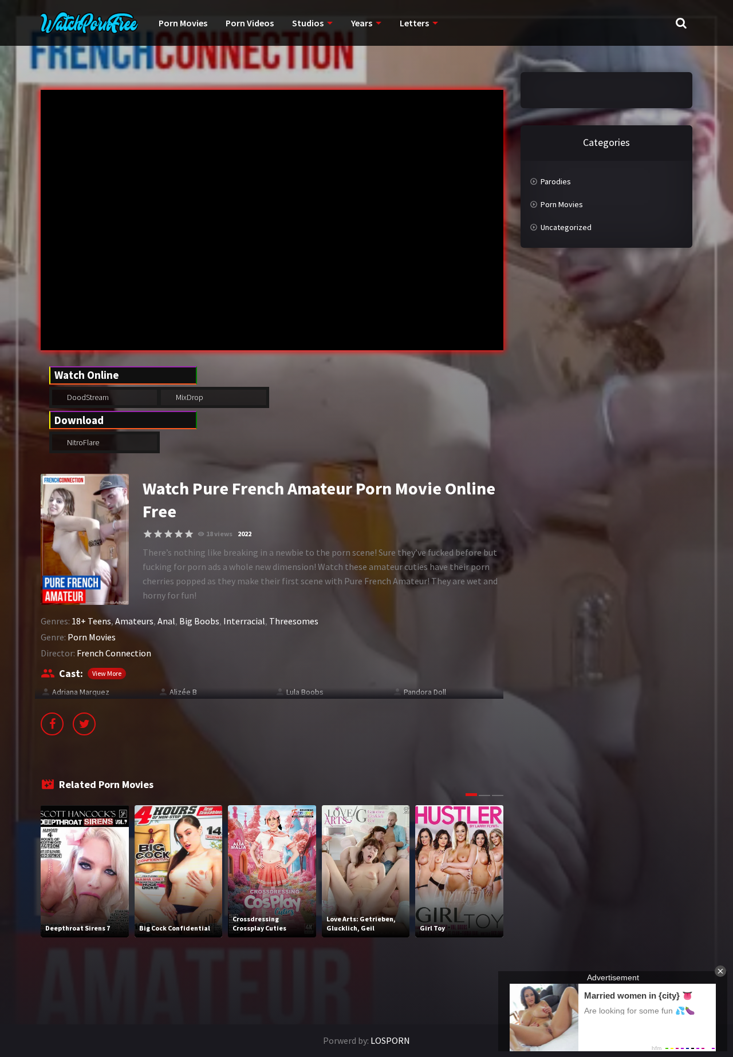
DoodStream (87, 397)
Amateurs (134, 621)
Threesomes (293, 621)
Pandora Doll (425, 692)
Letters (414, 23)
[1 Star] (148, 534)
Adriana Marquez (80, 692)
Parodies (556, 181)
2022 (244, 533)
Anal (166, 621)
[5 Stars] (189, 534)
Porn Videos (250, 23)
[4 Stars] (179, 534)
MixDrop (188, 397)
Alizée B (183, 692)
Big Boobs (199, 621)
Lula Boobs (305, 692)
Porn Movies (183, 23)
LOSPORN (390, 1040)
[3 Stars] (168, 534)
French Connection (114, 653)
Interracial (244, 621)
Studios (308, 23)
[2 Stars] (158, 534)
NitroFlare (82, 442)
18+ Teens (91, 621)
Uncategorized (566, 227)
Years (361, 23)
